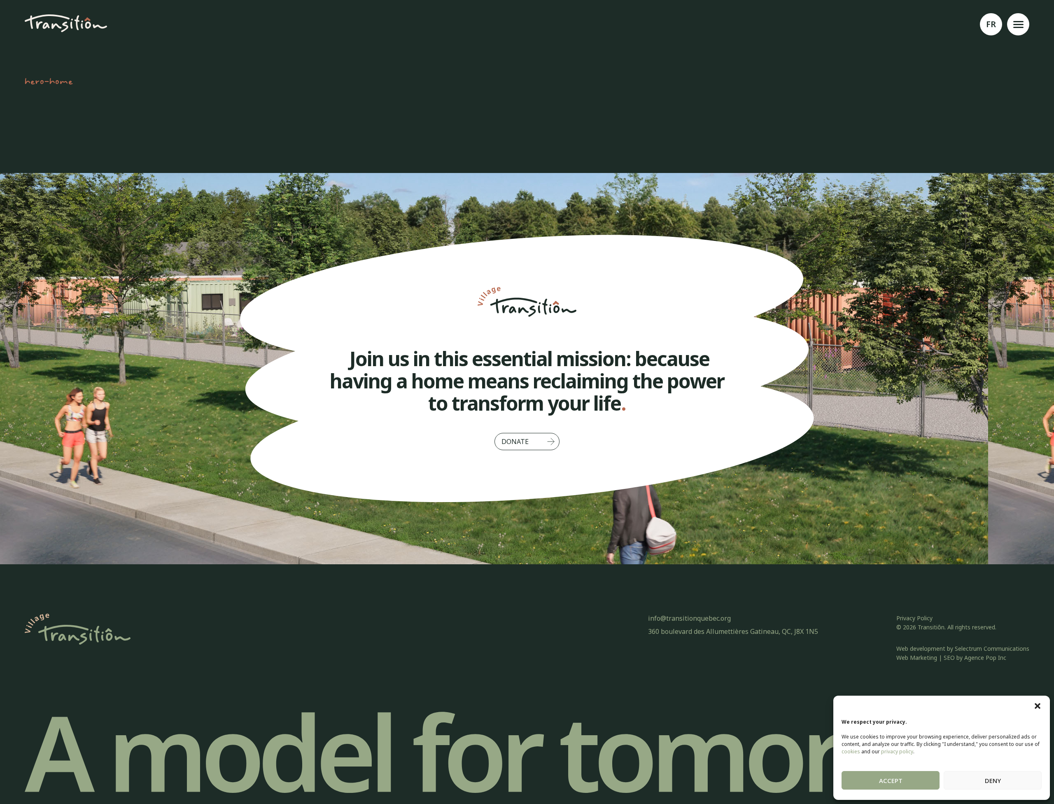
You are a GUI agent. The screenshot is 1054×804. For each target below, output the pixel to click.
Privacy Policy (914, 618)
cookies (851, 751)
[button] (1037, 706)
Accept (890, 780)
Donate (515, 441)
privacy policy (897, 751)
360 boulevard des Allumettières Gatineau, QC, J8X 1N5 (733, 631)
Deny (993, 780)
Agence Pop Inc (985, 657)
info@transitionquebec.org (689, 618)
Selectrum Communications (992, 648)
